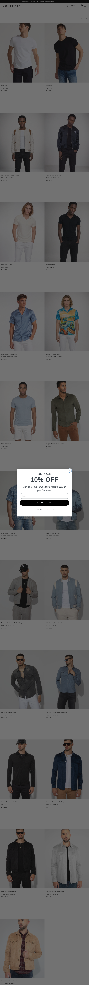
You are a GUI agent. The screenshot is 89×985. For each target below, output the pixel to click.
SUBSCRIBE (44, 502)
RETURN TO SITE (44, 510)
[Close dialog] (70, 470)
